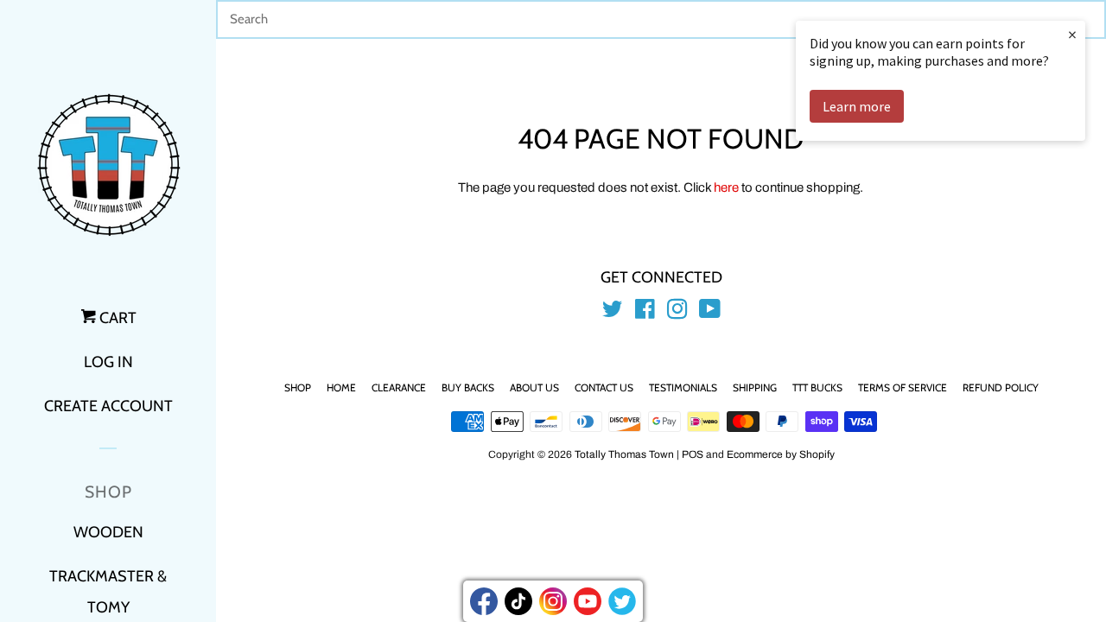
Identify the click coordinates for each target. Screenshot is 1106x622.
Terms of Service (902, 387)
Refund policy (1001, 387)
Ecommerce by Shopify (781, 454)
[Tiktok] (518, 601)
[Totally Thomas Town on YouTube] (710, 313)
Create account (108, 406)
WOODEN (108, 532)
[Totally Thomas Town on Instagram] (677, 313)
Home (341, 387)
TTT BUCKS (817, 387)
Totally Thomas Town (624, 454)
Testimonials (683, 387)
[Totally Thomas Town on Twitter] (612, 313)
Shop (297, 387)
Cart (116, 317)
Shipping (755, 387)
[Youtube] (587, 601)
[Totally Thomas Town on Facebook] (645, 313)
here (726, 187)
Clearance (399, 387)
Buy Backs (468, 387)
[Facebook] (484, 601)
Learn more (857, 106)
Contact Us (604, 387)
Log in (108, 361)
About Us (534, 387)
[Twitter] (622, 601)
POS (692, 454)
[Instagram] (553, 601)
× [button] (1072, 34)
